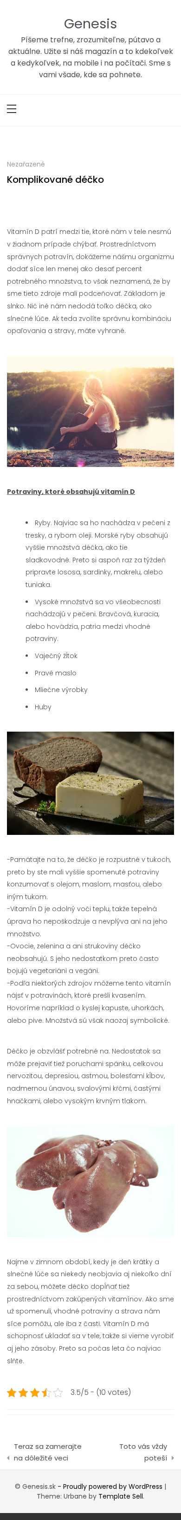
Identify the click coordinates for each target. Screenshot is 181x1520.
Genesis (90, 23)
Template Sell (120, 1496)
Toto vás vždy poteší (143, 1452)
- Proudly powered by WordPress (111, 1486)
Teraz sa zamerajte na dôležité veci (48, 1452)
